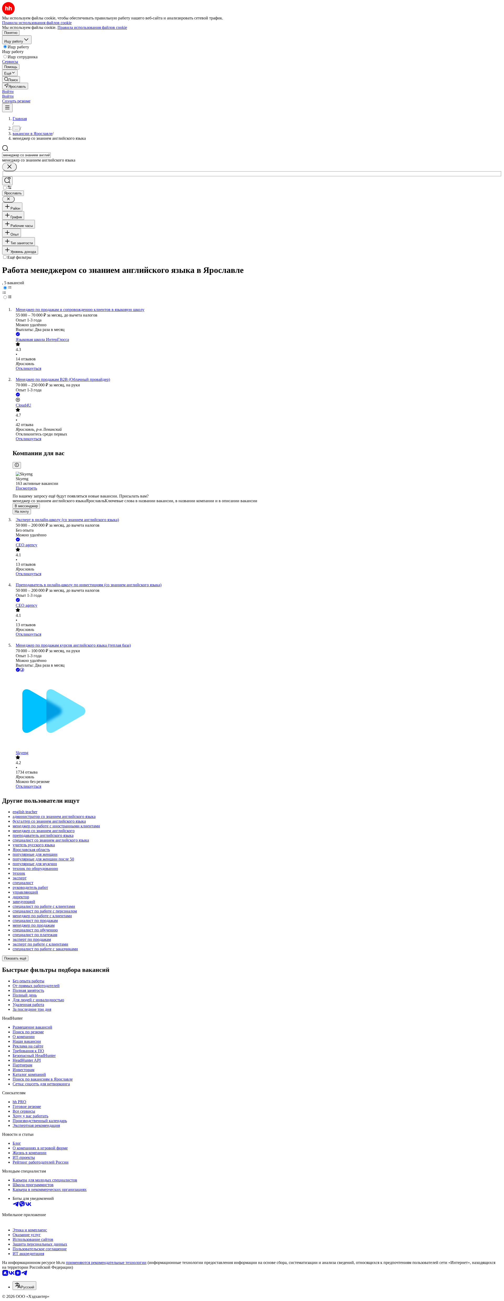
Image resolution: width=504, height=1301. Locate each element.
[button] (8, 91)
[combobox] (26, 155)
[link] (11, 79)
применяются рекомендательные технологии (106, 1262)
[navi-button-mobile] (7, 107)
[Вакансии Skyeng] (257, 711)
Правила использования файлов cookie (92, 27)
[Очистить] (9, 167)
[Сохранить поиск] (7, 181)
